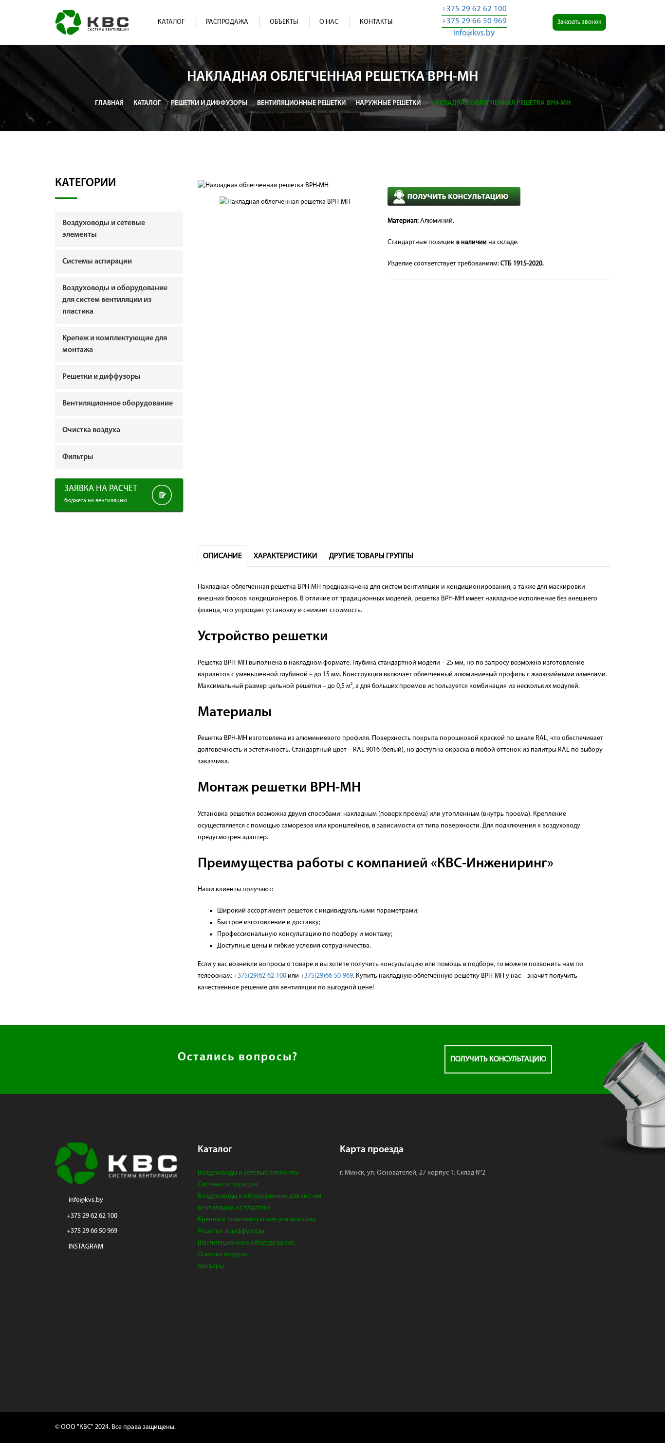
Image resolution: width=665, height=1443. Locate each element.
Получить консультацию (498, 1059)
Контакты (376, 22)
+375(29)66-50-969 (326, 976)
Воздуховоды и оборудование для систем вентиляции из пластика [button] (114, 300)
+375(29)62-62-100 (260, 976)
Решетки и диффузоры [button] (101, 377)
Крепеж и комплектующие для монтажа (257, 1219)
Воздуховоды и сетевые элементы (248, 1173)
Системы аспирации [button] (97, 261)
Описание (222, 556)
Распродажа (227, 22)
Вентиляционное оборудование (246, 1243)
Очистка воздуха (222, 1254)
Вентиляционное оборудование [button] (117, 403)
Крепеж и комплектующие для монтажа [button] (114, 344)
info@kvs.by (474, 33)
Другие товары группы (371, 556)
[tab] (119, 228)
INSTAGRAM (86, 1246)
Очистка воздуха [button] (91, 430)
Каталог (171, 22)
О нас (328, 22)
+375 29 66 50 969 (474, 21)
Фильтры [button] (77, 457)
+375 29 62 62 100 (474, 9)
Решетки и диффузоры (231, 1231)
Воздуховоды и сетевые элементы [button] (103, 229)
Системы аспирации (228, 1184)
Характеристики (285, 556)
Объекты (284, 22)
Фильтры (211, 1266)
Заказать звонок (579, 22)
